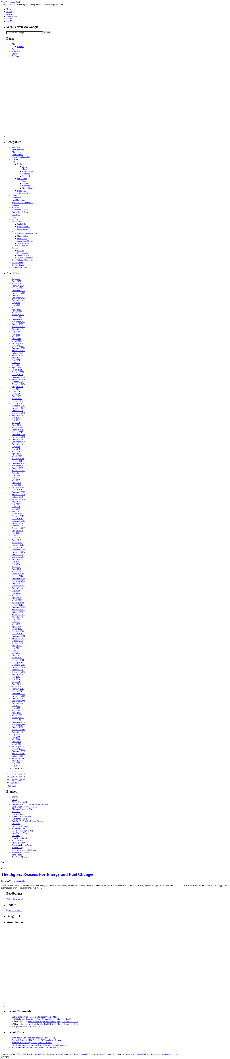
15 (13, 777)
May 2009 (16, 710)
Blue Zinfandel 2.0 (82, 1054)
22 (13, 780)
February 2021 (18, 372)
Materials (15, 207)
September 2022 (18, 326)
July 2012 (16, 619)
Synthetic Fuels (23, 193)
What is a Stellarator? (32, 1026)
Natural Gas (27, 188)
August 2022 (17, 329)
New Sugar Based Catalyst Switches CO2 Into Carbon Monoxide (39, 1045)
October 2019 (17, 410)
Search (9, 19)
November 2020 (18, 379)
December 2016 (18, 492)
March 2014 (17, 571)
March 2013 (17, 600)
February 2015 (18, 545)
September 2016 (18, 499)
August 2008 (17, 732)
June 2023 (16, 305)
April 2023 (16, 310)
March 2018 (17, 456)
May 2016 (16, 509)
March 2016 (17, 514)
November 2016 (18, 494)
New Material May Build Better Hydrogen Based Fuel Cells (53, 1021)
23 (16, 780)
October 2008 (17, 727)
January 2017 (17, 490)
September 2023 (18, 298)
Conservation (17, 154)
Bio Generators (18, 150)
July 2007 (16, 763)
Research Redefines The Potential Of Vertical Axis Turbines (37, 1040)
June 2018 (16, 449)
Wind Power (22, 246)
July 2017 (16, 475)
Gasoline (26, 186)
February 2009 (18, 717)
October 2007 (17, 756)
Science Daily (17, 847)
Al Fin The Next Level (21, 802)
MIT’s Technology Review (23, 831)
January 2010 (17, 691)
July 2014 (16, 562)
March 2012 (17, 629)
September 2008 (18, 729)
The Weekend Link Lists (22, 260)
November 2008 (18, 725)
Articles (9, 14)
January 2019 (17, 432)
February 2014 (18, 574)
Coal (24, 181)
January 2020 (17, 403)
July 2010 (16, 677)
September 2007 (18, 758)
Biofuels (20, 164)
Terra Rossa (17, 855)
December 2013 (18, 578)
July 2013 (16, 590)
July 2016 (16, 504)
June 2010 (16, 679)
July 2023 (16, 302)
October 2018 (17, 439)
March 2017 (17, 485)
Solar (14, 231)
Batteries (20, 250)
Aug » (15, 786)
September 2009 (18, 701)
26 (24, 780)
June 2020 (16, 391)
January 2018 (17, 461)
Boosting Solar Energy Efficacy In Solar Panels (32, 1042)
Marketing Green (19, 828)
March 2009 (17, 715)
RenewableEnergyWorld (22, 845)
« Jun (8, 786)
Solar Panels (22, 238)
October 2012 (17, 612)
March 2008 (17, 744)
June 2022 (16, 334)
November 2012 (18, 610)
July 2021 (16, 360)
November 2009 (18, 696)
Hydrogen (21, 190)
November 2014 (18, 552)
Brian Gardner (105, 1054)
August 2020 (17, 386)
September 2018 (18, 442)
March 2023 (17, 312)
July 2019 (16, 418)
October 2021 (17, 353)
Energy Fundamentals (21, 157)
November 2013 (18, 581)
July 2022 (16, 331)
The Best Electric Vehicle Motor (44, 1017)
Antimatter (16, 147)
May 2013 (16, 595)
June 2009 (16, 708)
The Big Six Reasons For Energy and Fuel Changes (47, 874)
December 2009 (18, 693)
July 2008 (16, 734)
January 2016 (17, 518)
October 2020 (17, 382)
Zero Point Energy (19, 267)
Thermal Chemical (25, 258)
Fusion (14, 195)
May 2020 (16, 394)
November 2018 (18, 437)
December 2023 (18, 290)
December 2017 (18, 463)
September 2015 (18, 528)
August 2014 (17, 559)
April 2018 (16, 454)
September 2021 (18, 355)
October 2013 (17, 583)
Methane (26, 174)
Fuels (14, 162)
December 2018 (18, 434)
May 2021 (16, 365)
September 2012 (18, 614)
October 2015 (17, 526)
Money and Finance (20, 210)
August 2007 (17, 761)
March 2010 (17, 686)
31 (18, 783)
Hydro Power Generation (22, 202)
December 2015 (18, 521)
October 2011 (17, 641)
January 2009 (17, 720)
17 (18, 777)
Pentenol (26, 176)
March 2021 (17, 370)
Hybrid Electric (23, 226)
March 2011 (17, 658)
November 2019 (18, 408)
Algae (24, 166)
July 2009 (16, 705)
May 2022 (16, 336)
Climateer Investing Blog (22, 809)
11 (21, 774)
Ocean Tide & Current (21, 212)
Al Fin (14, 799)
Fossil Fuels (22, 178)
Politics (15, 219)
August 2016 (17, 502)
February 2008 (18, 746)
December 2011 (18, 636)
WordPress (62, 1054)
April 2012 (16, 626)
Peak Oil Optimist (19, 838)
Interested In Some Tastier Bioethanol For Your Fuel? (48, 1019)
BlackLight (16, 152)
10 (18, 774)
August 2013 (17, 588)
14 (10, 777)
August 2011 (17, 646)
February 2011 (18, 660)
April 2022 (16, 338)
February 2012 (18, 631)
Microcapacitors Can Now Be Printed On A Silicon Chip (35, 1047)
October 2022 (17, 324)
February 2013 (18, 602)
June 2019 (16, 420)
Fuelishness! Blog (19, 819)
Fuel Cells (21, 224)
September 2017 (18, 470)
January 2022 (17, 346)
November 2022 (18, 322)
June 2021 (16, 362)
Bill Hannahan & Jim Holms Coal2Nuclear (30, 804)
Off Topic (16, 214)
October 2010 (17, 670)
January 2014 (17, 576)
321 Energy (17, 797)
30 (16, 783)
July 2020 (16, 389)
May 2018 (16, 451)
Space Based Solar (25, 241)
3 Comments (19, 881)
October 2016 (17, 497)
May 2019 (16, 422)
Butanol (25, 169)
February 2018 (18, 458)
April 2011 (16, 655)
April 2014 (16, 569)
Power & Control (19, 843)
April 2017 (16, 482)
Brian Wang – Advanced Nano (25, 807)
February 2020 (18, 401)
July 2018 (16, 446)
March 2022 (17, 341)
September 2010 (18, 672)
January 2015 (17, 547)
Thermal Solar (23, 243)
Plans (14, 217)
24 (18, 780)
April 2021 (16, 367)
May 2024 (16, 278)
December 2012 (18, 607)
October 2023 (17, 295)
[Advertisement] (17, 97)
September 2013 (18, 586)
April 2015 (16, 540)
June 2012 (16, 622)
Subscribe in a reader (15, 899)
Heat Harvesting (18, 200)
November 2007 (18, 753)
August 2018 (17, 444)
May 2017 (16, 480)
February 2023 (18, 314)
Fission (15, 159)
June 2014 (16, 564)
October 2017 (17, 468)
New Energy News (20, 833)
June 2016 (16, 506)
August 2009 (17, 703)
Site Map (10, 21)
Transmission (17, 262)
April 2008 (16, 741)
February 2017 (18, 487)
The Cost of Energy (20, 857)
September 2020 (18, 384)
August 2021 (17, 358)
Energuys (16, 1026)
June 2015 (16, 535)
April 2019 (16, 425)
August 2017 (17, 473)
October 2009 (17, 698)
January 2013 (17, 605)
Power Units (17, 222)
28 (10, 783)
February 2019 (18, 430)
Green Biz (16, 823)
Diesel (25, 183)
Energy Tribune (18, 814)
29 (13, 783)
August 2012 (17, 617)
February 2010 (18, 689)
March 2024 (17, 283)
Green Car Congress (20, 826)
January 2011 (17, 662)
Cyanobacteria (28, 171)
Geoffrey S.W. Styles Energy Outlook (28, 821)
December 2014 (18, 550)
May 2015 (16, 538)
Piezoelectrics (22, 229)
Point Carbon (17, 840)
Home (9, 9)
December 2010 (18, 665)
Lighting (15, 205)
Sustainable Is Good (20, 852)
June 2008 (16, 737)
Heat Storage (22, 253)
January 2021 (17, 374)
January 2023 (17, 317)
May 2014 (16, 566)
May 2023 (16, 307)
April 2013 (16, 598)
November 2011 (18, 638)
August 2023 (17, 300)
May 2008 (16, 739)
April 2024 (16, 281)
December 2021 (18, 348)
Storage (15, 248)
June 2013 (16, 593)
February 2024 (18, 286)
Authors (20, 46)
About (9, 11)
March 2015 (17, 542)
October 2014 (17, 554)
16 (16, 777)
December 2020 (18, 377)
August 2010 (17, 674)
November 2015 (18, 523)
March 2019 (17, 427)
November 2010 (18, 667)
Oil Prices (16, 835)
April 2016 (16, 511)
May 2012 (16, 624)
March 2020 (17, 398)
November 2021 (18, 350)
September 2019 (18, 413)
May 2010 (16, 682)
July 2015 (16, 533)
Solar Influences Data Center (24, 850)
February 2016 (18, 516)
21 (10, 780)
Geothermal (17, 198)
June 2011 (16, 650)
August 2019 (17, 415)
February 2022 (18, 343)
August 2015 (17, 530)
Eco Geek (16, 811)
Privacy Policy (12, 16)
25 (21, 780)
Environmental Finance (21, 816)
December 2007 (18, 751)
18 (21, 777)
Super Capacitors (24, 255)
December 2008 (18, 722)
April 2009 (16, 713)
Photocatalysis (23, 236)
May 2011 (16, 653)
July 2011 (16, 648)
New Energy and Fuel (10, 2)
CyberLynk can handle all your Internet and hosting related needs (152, 1054)
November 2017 (18, 466)
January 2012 (17, 634)
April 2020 (16, 396)
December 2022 (18, 319)
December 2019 (18, 406)
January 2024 (17, 288)
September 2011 (18, 643)
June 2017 (16, 478)
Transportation (18, 265)
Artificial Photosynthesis (27, 234)
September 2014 (18, 557)
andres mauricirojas (20, 1017)
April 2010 (16, 684)
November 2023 (18, 293)
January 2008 (17, 749)
